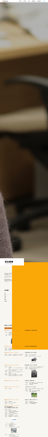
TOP (5, 263)
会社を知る (7, 263)
